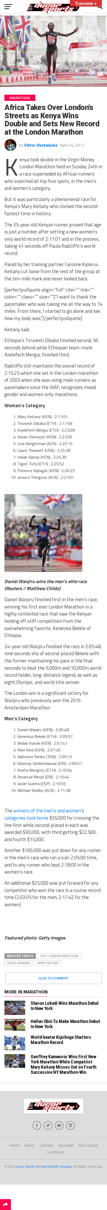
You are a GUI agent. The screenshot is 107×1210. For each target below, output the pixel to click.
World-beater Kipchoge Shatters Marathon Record (61, 1039)
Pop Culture (88, 1145)
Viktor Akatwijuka (40, 145)
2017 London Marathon (59, 955)
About (29, 1145)
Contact (46, 1145)
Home (14, 1145)
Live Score (55, 1152)
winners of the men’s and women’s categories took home (44, 814)
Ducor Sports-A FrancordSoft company (44, 1166)
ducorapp (65, 1145)
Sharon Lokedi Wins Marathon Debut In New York (65, 1005)
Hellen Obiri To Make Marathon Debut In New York (65, 1024)
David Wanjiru (18, 962)
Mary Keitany (48, 962)
